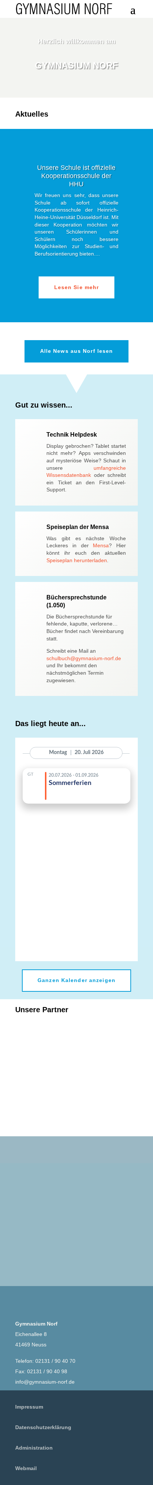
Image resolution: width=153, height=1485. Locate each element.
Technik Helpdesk (71, 434)
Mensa (101, 545)
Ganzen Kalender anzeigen (76, 980)
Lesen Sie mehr (76, 287)
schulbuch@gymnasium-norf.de (83, 658)
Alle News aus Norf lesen (76, 351)
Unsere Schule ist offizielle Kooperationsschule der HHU (76, 175)
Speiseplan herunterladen (76, 560)
